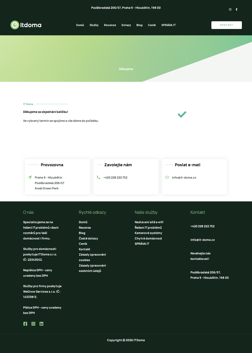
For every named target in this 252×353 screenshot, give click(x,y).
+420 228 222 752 (115, 177)
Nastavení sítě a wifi (149, 222)
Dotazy (126, 25)
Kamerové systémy (148, 233)
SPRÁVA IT (168, 25)
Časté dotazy (88, 238)
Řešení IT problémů (148, 228)
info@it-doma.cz (184, 177)
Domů (80, 25)
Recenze (110, 25)
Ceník (152, 25)
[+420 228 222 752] (98, 177)
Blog (139, 25)
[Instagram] (33, 324)
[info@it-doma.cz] (167, 177)
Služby (94, 25)
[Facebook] (25, 324)
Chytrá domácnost (148, 238)
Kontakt (84, 249)
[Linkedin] (41, 324)
